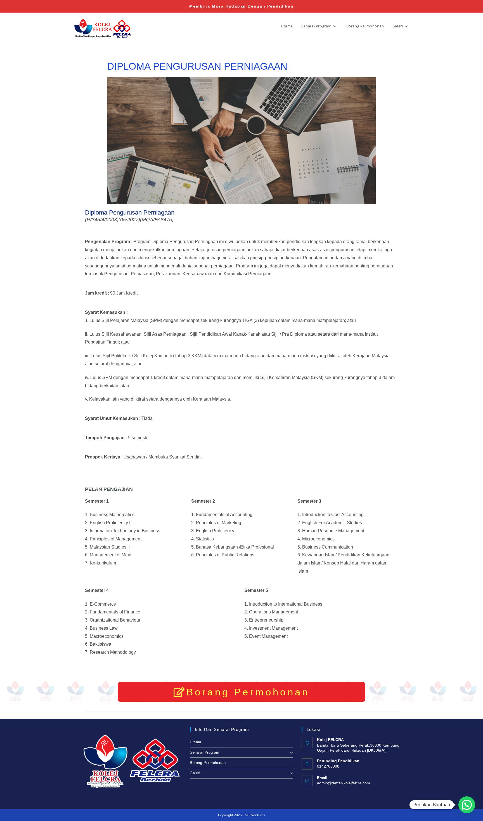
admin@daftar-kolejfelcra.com (343, 783)
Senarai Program (204, 752)
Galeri (195, 773)
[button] (466, 804)
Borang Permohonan (208, 763)
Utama (195, 742)
